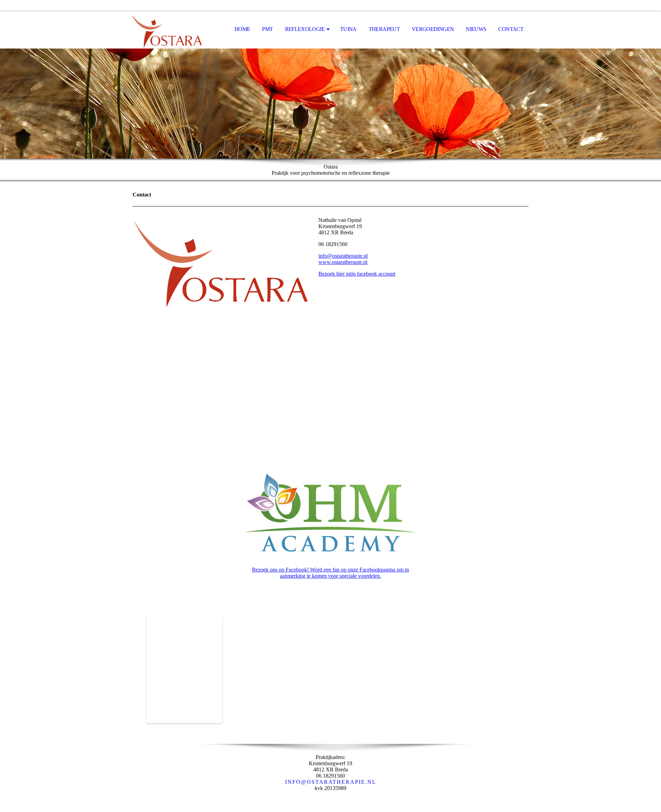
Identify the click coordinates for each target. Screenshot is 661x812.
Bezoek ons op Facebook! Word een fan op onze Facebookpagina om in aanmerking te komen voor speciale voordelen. (330, 573)
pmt (267, 29)
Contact (510, 29)
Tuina (348, 29)
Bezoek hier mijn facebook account (356, 274)
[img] (167, 30)
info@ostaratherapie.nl (343, 256)
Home (242, 29)
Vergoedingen (433, 29)
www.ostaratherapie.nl (342, 262)
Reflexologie (305, 29)
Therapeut (384, 29)
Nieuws (476, 29)
